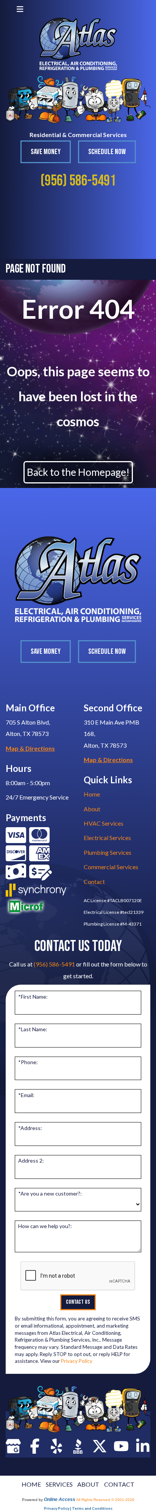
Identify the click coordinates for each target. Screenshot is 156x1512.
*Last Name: (32, 1029)
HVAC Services (103, 823)
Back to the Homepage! (78, 472)
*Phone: (28, 1062)
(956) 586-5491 (78, 181)
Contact (94, 881)
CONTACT (119, 1484)
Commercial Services (111, 866)
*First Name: (33, 996)
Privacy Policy (76, 1361)
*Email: (26, 1095)
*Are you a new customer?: (50, 1193)
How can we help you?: (45, 1226)
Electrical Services (107, 837)
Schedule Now (107, 151)
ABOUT (88, 1484)
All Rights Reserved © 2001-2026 (105, 1500)
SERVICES (59, 1484)
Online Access (59, 1499)
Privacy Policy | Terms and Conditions (78, 1508)
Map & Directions (30, 748)
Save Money (46, 151)
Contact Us (78, 1302)
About (92, 808)
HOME (31, 1484)
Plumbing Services (107, 852)
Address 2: (31, 1160)
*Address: (30, 1128)
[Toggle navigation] (20, 9)
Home (92, 794)
